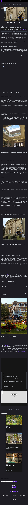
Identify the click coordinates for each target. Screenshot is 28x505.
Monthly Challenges (5, 495)
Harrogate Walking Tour (22, 29)
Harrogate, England (14, 23)
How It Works (5, 498)
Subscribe (15, 481)
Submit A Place (14, 499)
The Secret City (23, 498)
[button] (2, 392)
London (25, 272)
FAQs (23, 1)
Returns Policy (14, 496)
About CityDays (14, 495)
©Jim (14, 89)
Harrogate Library (10, 296)
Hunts (14, 1)
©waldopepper (14, 147)
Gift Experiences (5, 496)
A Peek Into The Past (7, 345)
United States (17, 265)
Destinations (17, 1)
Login (23, 496)
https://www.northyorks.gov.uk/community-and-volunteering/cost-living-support (12, 381)
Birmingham (7, 274)
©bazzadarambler (14, 241)
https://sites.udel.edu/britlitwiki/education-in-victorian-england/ (11, 373)
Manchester (2, 274)
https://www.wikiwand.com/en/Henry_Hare (8, 386)
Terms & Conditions (22, 495)
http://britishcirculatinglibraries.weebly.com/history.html (10, 376)
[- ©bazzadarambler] (15, 13)
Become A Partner (14, 498)
